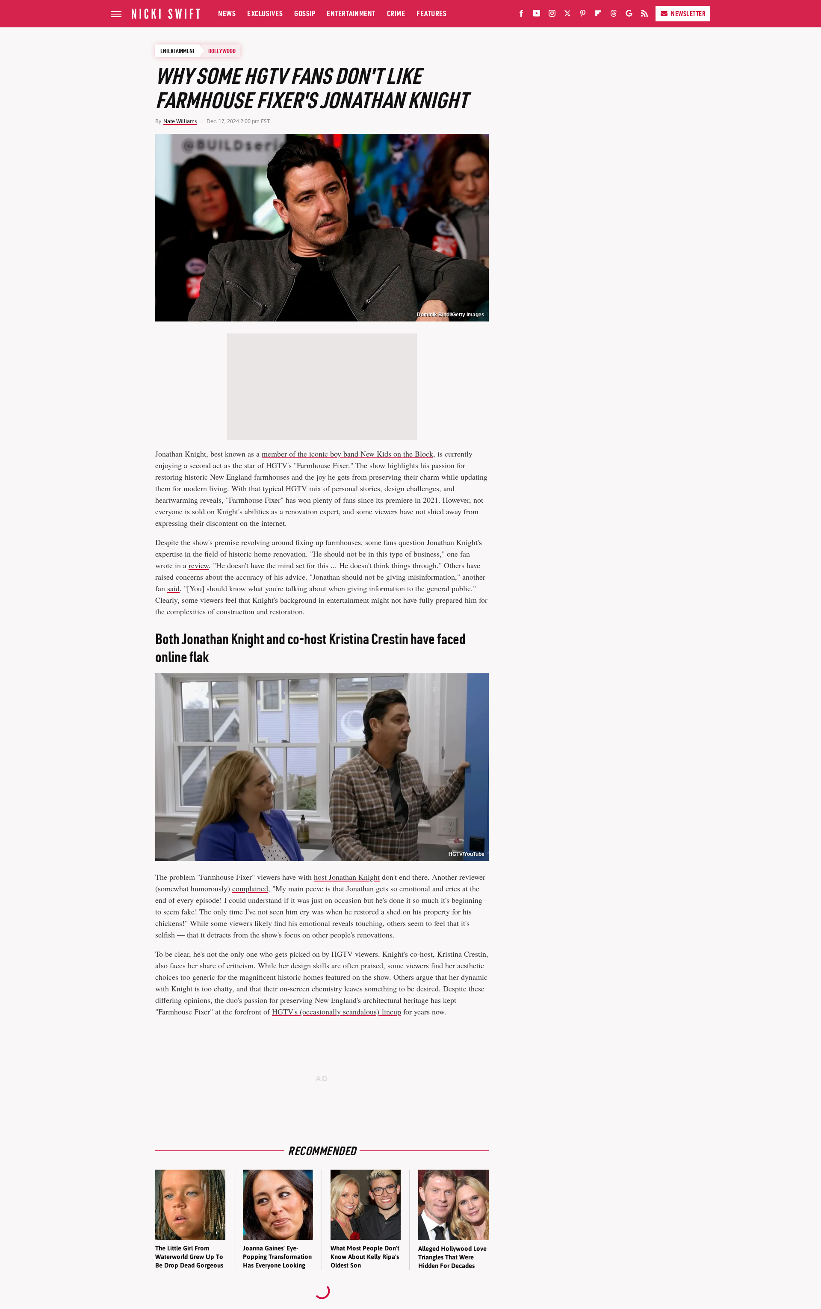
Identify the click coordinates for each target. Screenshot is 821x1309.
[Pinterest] (583, 15)
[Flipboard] (598, 15)
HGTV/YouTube (466, 854)
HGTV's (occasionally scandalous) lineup (336, 1011)
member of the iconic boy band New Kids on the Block (347, 453)
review (199, 565)
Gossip (304, 13)
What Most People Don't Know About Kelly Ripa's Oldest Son (365, 1256)
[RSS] (644, 15)
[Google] (629, 15)
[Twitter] (567, 15)
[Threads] (613, 15)
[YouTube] (536, 15)
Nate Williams (180, 121)
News (227, 13)
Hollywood (222, 51)
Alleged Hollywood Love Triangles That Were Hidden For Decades (452, 1257)
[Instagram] (552, 15)
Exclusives (265, 13)
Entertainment (351, 13)
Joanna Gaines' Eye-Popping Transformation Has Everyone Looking (277, 1256)
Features (431, 13)
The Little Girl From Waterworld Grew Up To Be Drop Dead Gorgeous (189, 1256)
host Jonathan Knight (347, 877)
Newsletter (688, 13)
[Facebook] (521, 15)
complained (250, 888)
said (173, 588)
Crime (396, 13)
